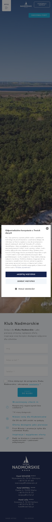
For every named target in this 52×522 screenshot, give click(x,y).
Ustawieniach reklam (35, 263)
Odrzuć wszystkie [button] (26, 281)
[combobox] (47, 228)
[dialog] (26, 261)
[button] (25, 288)
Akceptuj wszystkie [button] (26, 274)
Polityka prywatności (23, 267)
